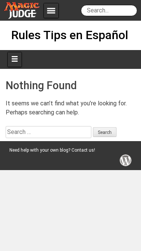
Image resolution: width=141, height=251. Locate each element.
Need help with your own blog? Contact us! (52, 150)
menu (51, 10)
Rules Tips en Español (69, 35)
